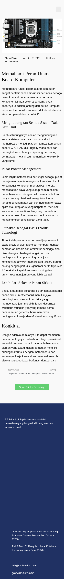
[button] (58, 9)
